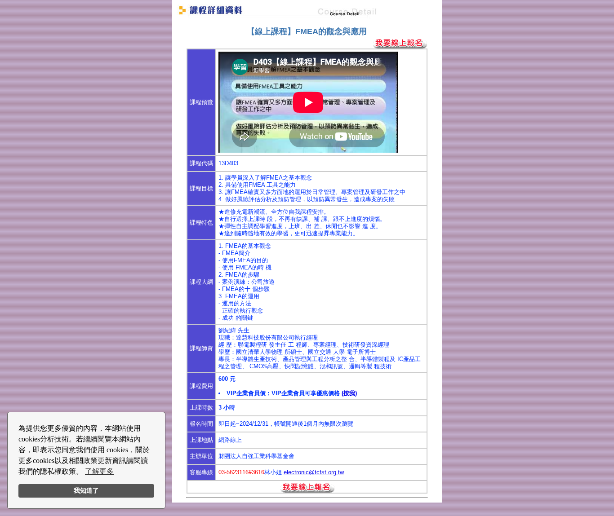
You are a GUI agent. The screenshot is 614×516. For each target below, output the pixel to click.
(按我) (349, 393)
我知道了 (86, 490)
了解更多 (99, 471)
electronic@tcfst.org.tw (314, 472)
